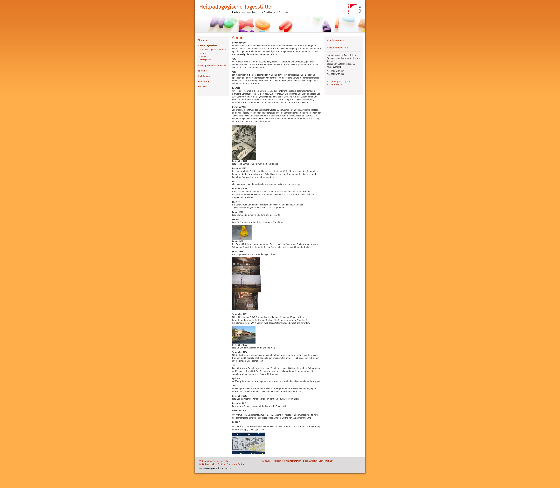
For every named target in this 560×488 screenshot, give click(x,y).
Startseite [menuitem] (202, 40)
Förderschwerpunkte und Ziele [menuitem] (213, 50)
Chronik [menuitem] (203, 56)
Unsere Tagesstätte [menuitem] (207, 45)
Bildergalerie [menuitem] (205, 60)
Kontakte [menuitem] (202, 86)
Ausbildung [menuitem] (203, 81)
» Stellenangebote (335, 40)
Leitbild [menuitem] (203, 53)
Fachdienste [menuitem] (204, 76)
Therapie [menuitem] (202, 70)
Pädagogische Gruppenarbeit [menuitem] (212, 65)
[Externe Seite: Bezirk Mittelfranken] (354, 9)
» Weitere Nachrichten (337, 48)
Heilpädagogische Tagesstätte (235, 7)
